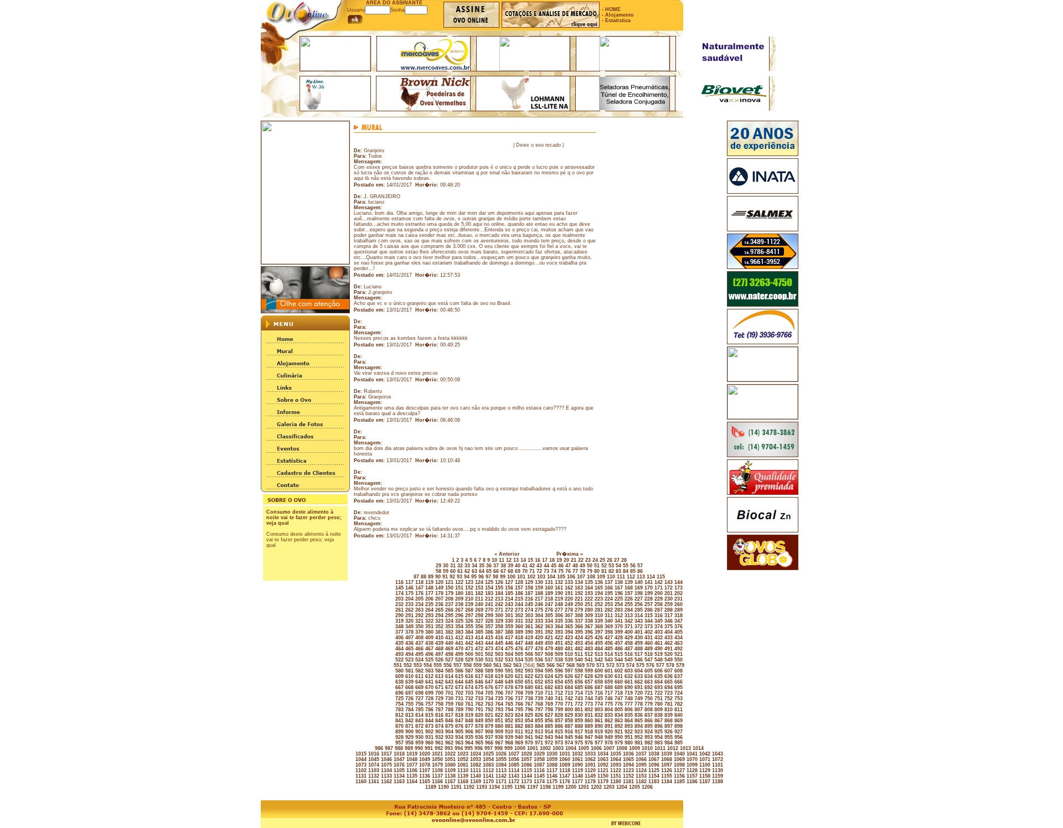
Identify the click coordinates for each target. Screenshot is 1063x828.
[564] (528, 665)
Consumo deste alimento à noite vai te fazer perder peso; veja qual (304, 517)
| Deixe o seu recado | (538, 145)
